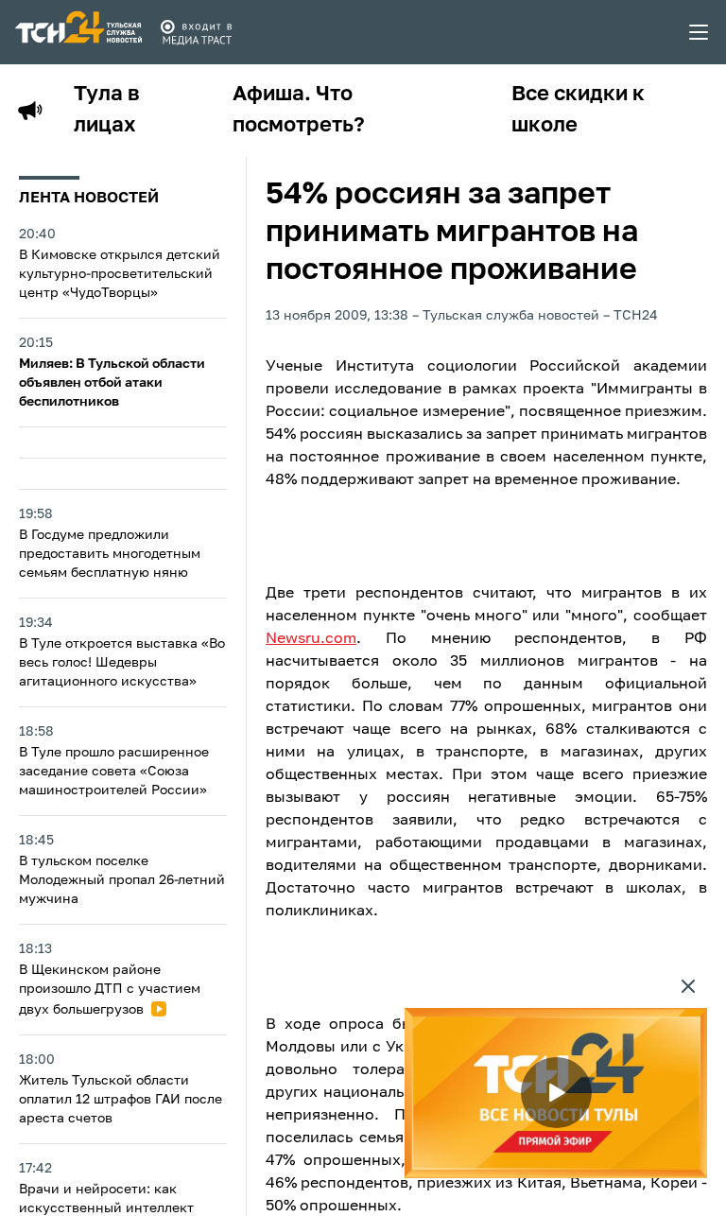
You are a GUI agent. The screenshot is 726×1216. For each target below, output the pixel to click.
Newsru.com (311, 639)
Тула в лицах (107, 110)
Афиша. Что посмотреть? (299, 110)
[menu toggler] (699, 32)
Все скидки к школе (578, 110)
